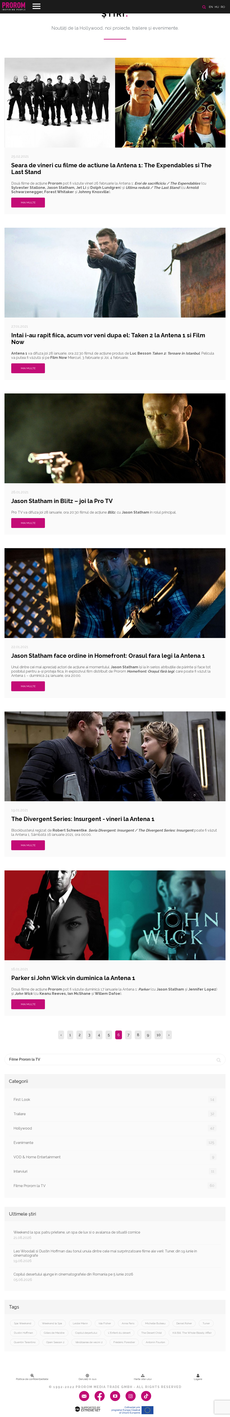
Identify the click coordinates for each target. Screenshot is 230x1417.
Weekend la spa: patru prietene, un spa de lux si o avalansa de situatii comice (76, 1235)
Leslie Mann (80, 1323)
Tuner (206, 1323)
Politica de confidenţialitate (32, 1379)
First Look (113, 1099)
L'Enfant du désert (119, 1332)
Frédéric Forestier (124, 1342)
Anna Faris (128, 1323)
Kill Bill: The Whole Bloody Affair (192, 1332)
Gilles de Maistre (54, 1332)
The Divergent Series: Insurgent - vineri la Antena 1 (83, 819)
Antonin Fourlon (155, 1342)
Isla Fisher (105, 1323)
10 (159, 1035)
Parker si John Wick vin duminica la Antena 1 (73, 978)
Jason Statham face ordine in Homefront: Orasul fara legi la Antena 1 (108, 655)
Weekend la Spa (52, 1323)
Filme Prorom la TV (113, 1185)
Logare (198, 1379)
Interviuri (113, 1171)
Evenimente (113, 1142)
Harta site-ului (143, 1379)
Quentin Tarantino (24, 1342)
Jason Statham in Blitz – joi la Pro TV (62, 501)
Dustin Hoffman (23, 1332)
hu (217, 7)
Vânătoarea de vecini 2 (89, 1342)
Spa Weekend (22, 1323)
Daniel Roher (184, 1323)
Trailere (113, 1114)
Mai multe (28, 202)
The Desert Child (151, 1332)
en (211, 7)
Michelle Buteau (155, 1323)
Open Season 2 (55, 1342)
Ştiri (115, 13)
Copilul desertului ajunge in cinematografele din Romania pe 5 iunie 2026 (73, 1277)
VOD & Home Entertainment (113, 1157)
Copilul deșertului (86, 1332)
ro (223, 7)
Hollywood (113, 1128)
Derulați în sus (87, 1379)
